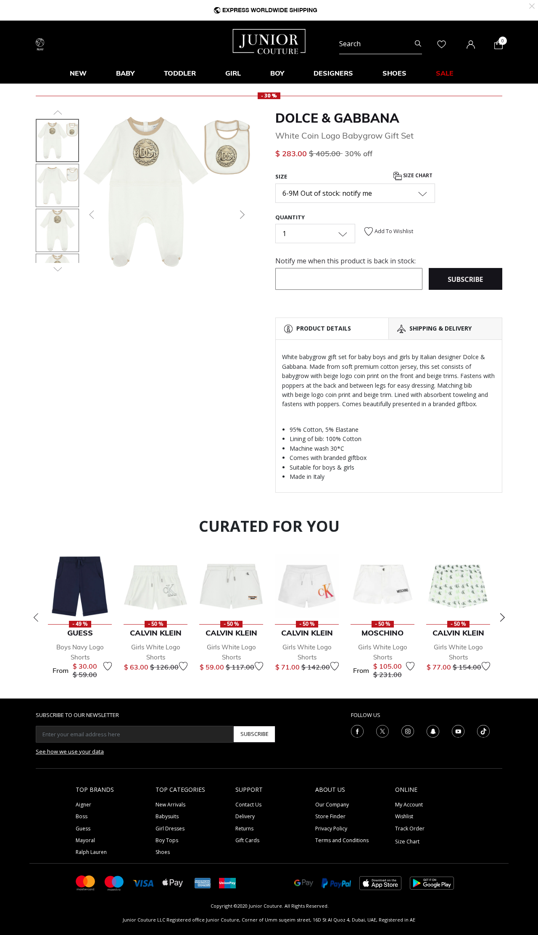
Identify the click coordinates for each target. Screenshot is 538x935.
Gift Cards (247, 840)
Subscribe (254, 734)
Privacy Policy (331, 828)
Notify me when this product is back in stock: (345, 260)
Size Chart (417, 175)
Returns (244, 828)
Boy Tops (167, 840)
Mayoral (85, 840)
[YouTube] (458, 730)
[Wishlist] (107, 666)
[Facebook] (357, 730)
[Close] (532, 5)
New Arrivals (170, 804)
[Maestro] (114, 882)
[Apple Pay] (172, 882)
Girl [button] (233, 73)
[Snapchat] (433, 730)
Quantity (290, 217)
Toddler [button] (180, 73)
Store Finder (330, 816)
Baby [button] (125, 73)
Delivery (245, 816)
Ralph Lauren (91, 852)
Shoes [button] (394, 73)
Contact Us (248, 804)
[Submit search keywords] (418, 43)
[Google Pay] (303, 882)
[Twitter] (382, 730)
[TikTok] (483, 730)
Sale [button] (445, 73)
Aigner (83, 804)
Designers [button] (333, 73)
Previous (35, 617)
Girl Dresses (170, 828)
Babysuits (167, 816)
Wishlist (404, 816)
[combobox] (380, 43)
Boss (81, 816)
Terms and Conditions (342, 840)
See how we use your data (70, 751)
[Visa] (143, 883)
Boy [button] (277, 73)
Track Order (410, 828)
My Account (409, 804)
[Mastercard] (86, 882)
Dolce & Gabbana (337, 118)
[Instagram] (407, 730)
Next (502, 617)
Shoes (163, 852)
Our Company (332, 804)
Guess (83, 828)
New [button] (78, 73)
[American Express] (203, 882)
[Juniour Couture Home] (269, 40)
